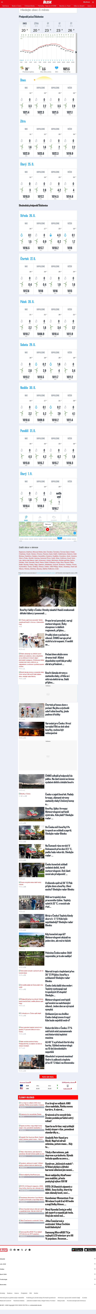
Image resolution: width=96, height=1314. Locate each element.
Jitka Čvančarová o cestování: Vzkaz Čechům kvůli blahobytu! (57, 1224)
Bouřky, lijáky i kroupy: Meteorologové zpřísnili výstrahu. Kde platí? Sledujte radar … (59, 813)
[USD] (21, 1088)
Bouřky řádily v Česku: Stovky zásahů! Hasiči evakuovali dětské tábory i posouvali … (47, 611)
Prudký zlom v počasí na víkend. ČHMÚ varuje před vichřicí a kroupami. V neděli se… (59, 639)
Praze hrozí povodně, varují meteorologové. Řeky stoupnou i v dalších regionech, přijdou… (58, 625)
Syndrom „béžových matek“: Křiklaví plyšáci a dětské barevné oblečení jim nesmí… (59, 1166)
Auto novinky (24, 1213)
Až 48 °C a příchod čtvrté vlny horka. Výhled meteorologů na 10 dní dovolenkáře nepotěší (59, 1047)
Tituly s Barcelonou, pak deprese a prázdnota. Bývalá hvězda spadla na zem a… (59, 1155)
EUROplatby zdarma (68, 1082)
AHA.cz (22, 1116)
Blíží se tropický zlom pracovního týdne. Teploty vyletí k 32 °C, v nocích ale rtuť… (58, 902)
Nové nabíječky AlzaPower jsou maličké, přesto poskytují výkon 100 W (58, 1178)
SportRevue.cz (24, 1190)
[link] (11, 1250)
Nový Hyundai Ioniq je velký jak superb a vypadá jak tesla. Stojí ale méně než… (59, 1212)
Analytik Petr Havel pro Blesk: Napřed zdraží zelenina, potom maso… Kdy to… (58, 1142)
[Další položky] (93, 5)
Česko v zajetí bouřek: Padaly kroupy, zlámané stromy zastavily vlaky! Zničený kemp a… (59, 799)
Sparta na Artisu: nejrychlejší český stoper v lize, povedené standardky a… (59, 1129)
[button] (77, 1250)
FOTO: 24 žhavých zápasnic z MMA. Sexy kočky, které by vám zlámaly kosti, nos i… (58, 1189)
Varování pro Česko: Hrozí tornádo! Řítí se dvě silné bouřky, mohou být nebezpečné (58, 728)
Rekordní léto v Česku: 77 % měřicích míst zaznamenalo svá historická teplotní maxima (58, 1032)
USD (27, 1088)
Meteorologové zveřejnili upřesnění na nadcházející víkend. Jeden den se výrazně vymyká (59, 1004)
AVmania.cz (23, 1202)
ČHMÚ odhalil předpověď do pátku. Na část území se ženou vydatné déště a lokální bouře (59, 779)
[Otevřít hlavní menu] (2, 2)
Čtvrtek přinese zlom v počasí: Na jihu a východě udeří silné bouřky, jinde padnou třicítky (57, 709)
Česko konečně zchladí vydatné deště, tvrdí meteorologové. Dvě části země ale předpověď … (57, 869)
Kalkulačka (67, 1089)
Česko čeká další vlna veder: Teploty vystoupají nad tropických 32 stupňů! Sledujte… (59, 990)
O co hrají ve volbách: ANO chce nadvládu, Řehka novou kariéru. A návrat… (59, 1106)
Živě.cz (22, 1177)
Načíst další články (48, 1077)
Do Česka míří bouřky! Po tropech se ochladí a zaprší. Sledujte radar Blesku (58, 830)
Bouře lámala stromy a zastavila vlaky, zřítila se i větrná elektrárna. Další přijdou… (57, 677)
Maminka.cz (23, 1167)
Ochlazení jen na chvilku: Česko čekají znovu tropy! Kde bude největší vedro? (57, 1017)
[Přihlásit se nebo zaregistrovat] (93, 2)
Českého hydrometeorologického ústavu (46, 573)
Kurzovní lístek (25, 1082)
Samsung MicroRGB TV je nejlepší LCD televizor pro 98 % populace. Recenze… (59, 1235)
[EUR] (21, 1086)
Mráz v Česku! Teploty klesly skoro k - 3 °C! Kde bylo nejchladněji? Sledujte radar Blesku (59, 920)
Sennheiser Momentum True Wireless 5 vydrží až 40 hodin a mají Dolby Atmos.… (59, 1201)
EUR (27, 1085)
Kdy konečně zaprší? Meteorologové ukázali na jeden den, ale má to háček (58, 937)
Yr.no (19, 574)
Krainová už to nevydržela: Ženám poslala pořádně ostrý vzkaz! (59, 1117)
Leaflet (60, 535)
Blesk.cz (23, 1107)
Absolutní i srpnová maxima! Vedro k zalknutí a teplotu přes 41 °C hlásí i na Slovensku (59, 1059)
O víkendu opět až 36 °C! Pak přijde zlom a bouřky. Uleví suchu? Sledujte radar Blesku (59, 886)
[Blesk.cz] (47, 2)
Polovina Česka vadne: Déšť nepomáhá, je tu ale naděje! (58, 954)
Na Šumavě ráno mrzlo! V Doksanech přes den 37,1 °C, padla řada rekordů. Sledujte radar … (59, 850)
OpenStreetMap (67, 535)
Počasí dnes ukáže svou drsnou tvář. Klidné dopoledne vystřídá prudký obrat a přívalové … (58, 659)
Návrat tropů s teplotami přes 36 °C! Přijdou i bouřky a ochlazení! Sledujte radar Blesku (59, 976)
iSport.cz (23, 1130)
